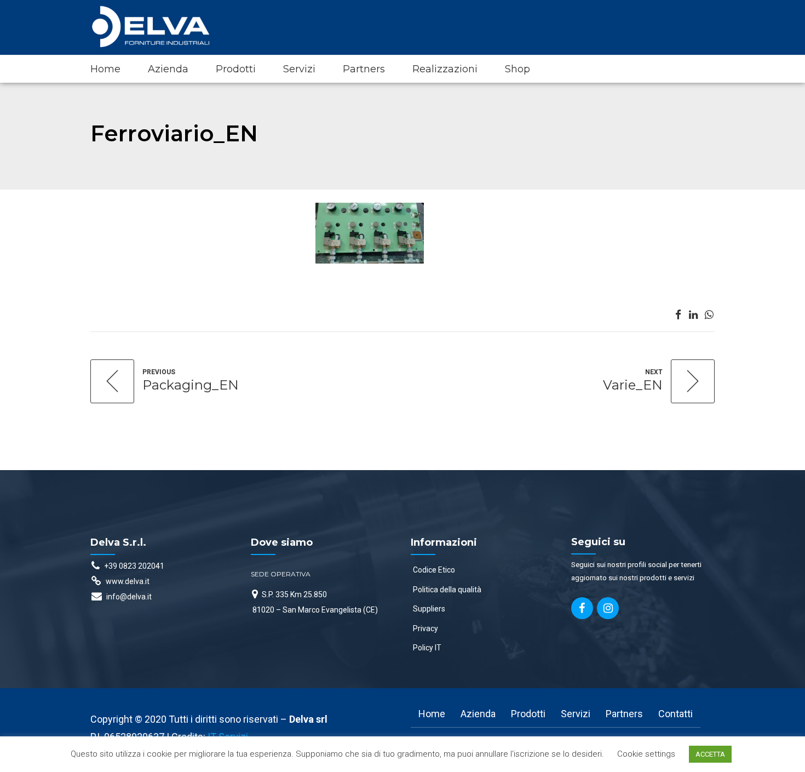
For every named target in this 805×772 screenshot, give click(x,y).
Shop (517, 69)
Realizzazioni (445, 69)
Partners (364, 69)
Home (105, 69)
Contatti (675, 713)
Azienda (168, 69)
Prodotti (236, 69)
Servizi (299, 69)
